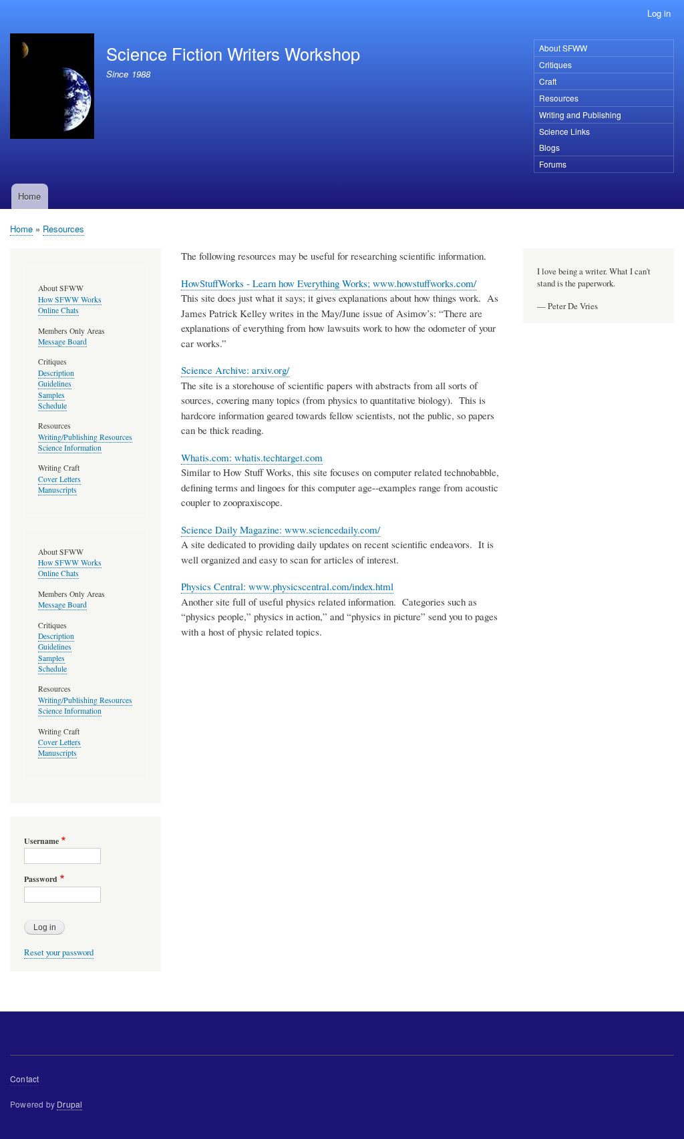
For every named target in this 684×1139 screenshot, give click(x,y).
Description (56, 373)
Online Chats (58, 310)
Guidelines (54, 384)
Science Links (564, 131)
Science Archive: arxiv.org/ (235, 370)
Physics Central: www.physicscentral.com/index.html (287, 586)
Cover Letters (59, 479)
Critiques (555, 64)
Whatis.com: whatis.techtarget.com (252, 457)
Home (29, 196)
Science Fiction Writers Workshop (233, 53)
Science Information (70, 448)
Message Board (62, 341)
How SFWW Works (70, 299)
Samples (51, 395)
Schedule (52, 406)
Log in (659, 13)
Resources (558, 97)
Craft (547, 81)
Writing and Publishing (580, 114)
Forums (552, 164)
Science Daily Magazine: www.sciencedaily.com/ (280, 529)
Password (40, 879)
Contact (24, 1078)
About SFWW (563, 47)
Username (41, 841)
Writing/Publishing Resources (85, 437)
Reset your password (59, 952)
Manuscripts (57, 490)
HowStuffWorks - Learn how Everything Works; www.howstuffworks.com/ (328, 283)
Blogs (549, 147)
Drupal (69, 1104)
